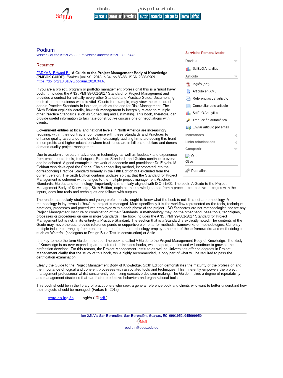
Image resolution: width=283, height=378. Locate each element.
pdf (102, 298)
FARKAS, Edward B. (53, 73)
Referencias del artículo (210, 98)
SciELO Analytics (205, 69)
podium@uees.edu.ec (141, 328)
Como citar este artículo (210, 106)
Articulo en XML (204, 91)
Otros (195, 156)
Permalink (198, 171)
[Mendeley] (188, 156)
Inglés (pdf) (201, 84)
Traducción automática (210, 120)
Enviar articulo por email (211, 127)
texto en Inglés (61, 298)
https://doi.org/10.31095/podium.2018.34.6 (70, 81)
